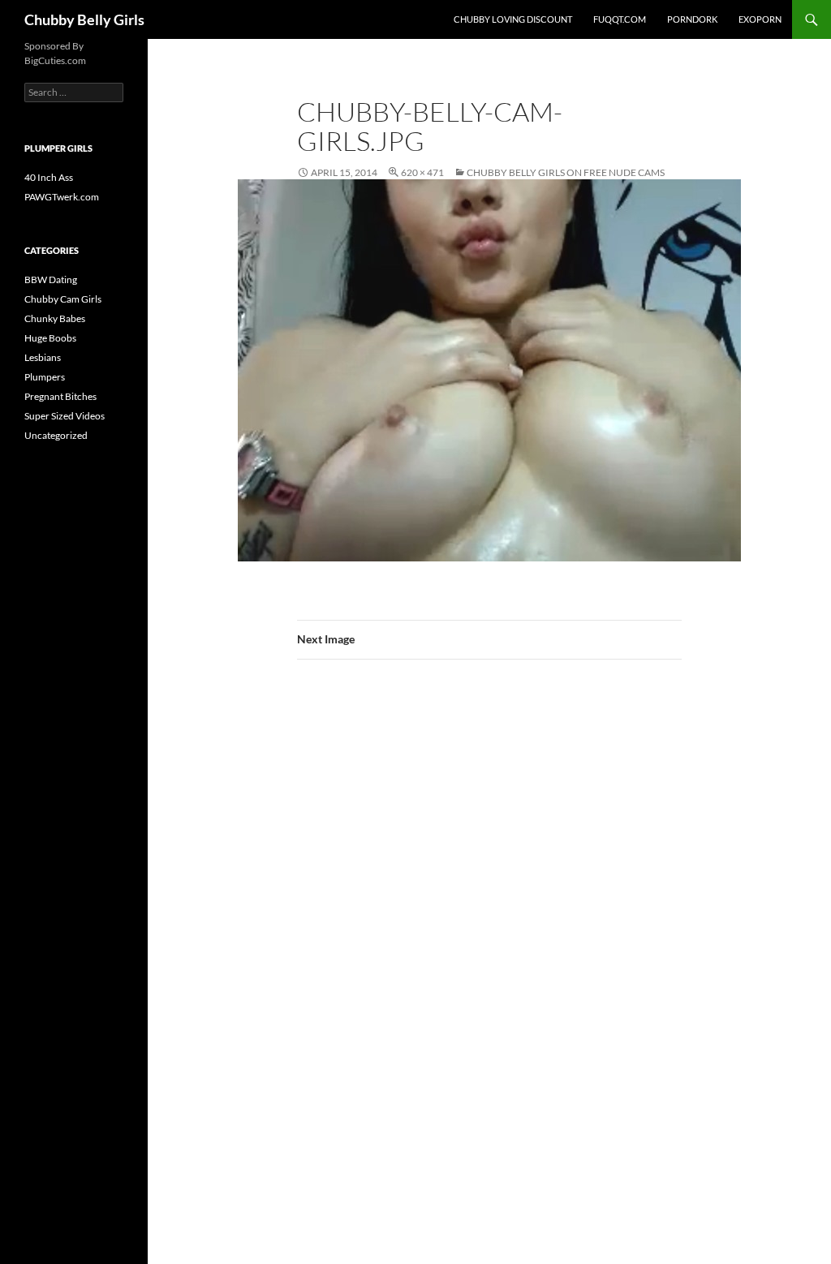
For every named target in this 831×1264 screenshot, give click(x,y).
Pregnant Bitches (60, 396)
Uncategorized (56, 435)
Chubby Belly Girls (84, 19)
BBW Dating (50, 279)
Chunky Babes (54, 318)
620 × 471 (422, 172)
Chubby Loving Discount (513, 19)
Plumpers (44, 377)
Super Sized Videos (64, 416)
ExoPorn (759, 19)
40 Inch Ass (48, 177)
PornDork (692, 19)
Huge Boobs (50, 338)
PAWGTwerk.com (61, 197)
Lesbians (42, 357)
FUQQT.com (619, 19)
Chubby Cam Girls (62, 299)
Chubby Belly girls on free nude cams (566, 172)
